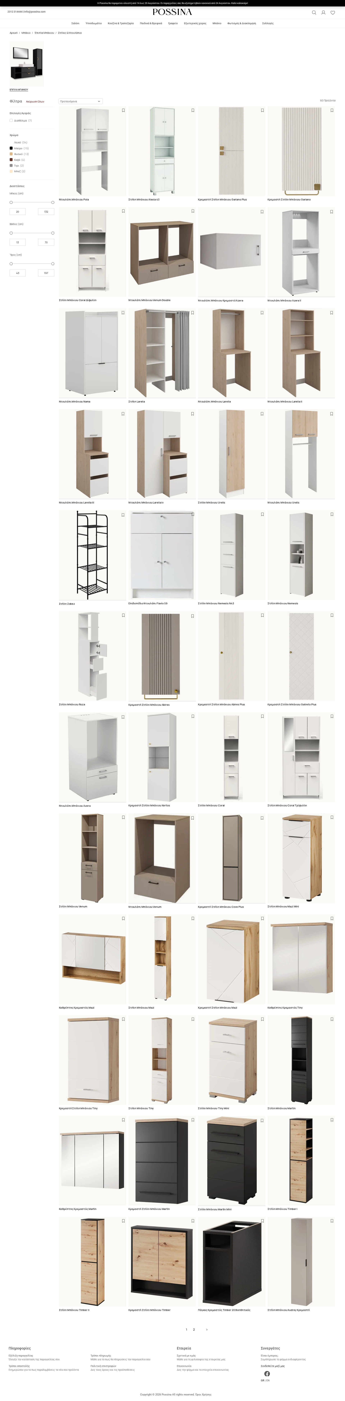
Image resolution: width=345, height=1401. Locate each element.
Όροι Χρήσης (203, 1394)
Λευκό (17, 142)
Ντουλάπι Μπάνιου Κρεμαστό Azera (220, 300)
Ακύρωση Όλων (35, 101)
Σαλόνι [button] (75, 23)
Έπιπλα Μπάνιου (44, 32)
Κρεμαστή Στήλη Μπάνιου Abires (149, 704)
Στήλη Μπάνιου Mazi (141, 1007)
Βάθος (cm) (17, 224)
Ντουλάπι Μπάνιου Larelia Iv (146, 502)
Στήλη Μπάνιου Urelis (211, 502)
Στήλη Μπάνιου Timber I (282, 1209)
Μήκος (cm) (17, 193)
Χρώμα (14, 135)
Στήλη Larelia (136, 401)
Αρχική (14, 32)
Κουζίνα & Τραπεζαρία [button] (121, 23)
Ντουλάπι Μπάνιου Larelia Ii (285, 401)
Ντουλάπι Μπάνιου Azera (75, 805)
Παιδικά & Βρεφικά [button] (151, 23)
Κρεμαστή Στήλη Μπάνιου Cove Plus (221, 906)
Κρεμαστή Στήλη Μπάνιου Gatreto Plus (292, 704)
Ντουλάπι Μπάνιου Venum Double (149, 300)
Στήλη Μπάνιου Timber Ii (74, 1310)
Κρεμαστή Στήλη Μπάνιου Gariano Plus (222, 199)
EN (268, 1380)
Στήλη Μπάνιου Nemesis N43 (216, 603)
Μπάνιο (26, 32)
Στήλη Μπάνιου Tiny (141, 1108)
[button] (314, 12)
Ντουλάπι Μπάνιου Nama (74, 401)
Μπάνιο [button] (217, 23)
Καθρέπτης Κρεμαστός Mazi (77, 1007)
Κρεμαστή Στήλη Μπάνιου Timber (149, 1310)
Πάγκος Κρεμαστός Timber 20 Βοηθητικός (224, 1310)
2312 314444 (15, 11)
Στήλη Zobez (67, 603)
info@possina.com (34, 11)
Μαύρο (17, 148)
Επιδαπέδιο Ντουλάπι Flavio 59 (147, 603)
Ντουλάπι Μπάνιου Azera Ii (284, 300)
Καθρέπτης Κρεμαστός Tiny (285, 1007)
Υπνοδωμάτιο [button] (94, 23)
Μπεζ (16, 171)
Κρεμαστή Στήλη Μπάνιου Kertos (149, 805)
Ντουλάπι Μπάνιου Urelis (283, 502)
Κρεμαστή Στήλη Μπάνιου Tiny (78, 1108)
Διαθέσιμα (20, 120)
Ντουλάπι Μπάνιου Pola (74, 199)
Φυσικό (18, 154)
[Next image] (263, 251)
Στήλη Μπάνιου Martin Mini (215, 1209)
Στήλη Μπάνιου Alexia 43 (144, 199)
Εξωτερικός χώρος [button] (195, 23)
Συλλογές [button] (267, 23)
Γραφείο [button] (173, 23)
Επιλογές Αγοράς (20, 113)
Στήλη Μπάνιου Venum (73, 906)
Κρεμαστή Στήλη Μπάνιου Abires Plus (221, 704)
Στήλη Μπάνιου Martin (281, 1108)
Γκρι (16, 165)
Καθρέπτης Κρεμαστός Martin (77, 1209)
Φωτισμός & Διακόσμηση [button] (241, 23)
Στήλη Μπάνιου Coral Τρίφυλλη (287, 805)
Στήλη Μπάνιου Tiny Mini (213, 1108)
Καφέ (16, 159)
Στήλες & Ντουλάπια (70, 32)
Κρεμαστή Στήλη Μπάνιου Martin (149, 1209)
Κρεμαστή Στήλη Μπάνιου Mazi (217, 1007)
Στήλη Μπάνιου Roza (72, 704)
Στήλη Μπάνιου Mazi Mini (283, 906)
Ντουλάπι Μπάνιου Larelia (214, 401)
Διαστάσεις (17, 186)
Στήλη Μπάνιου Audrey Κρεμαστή (289, 1310)
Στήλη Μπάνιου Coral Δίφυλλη (77, 300)
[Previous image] (200, 251)
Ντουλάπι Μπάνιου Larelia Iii (76, 502)
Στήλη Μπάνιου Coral (211, 805)
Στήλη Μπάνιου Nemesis (283, 603)
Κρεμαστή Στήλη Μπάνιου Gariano (289, 199)
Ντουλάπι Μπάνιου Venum (144, 906)
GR (262, 1380)
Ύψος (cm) (16, 254)
